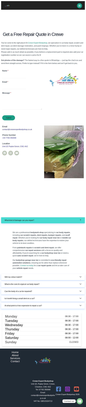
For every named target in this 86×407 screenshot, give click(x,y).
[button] (43, 220)
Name (5, 71)
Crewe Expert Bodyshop (37, 43)
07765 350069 (44, 390)
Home (15, 352)
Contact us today (26, 265)
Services (15, 358)
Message (6, 93)
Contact (15, 361)
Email (5, 82)
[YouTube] (76, 389)
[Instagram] (67, 389)
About (15, 355)
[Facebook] (58, 389)
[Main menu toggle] (79, 5)
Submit (8, 118)
